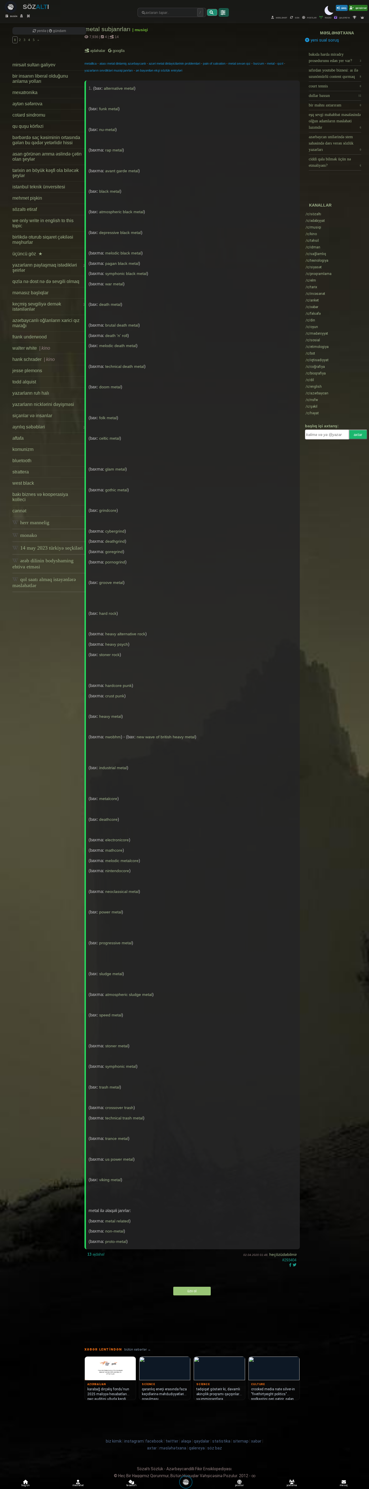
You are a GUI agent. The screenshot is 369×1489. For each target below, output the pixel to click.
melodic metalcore (122, 860)
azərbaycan (317, 393)
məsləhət (281, 17)
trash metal (109, 1087)
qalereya (344, 17)
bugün (13, 16)
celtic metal (109, 438)
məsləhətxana (337, 33)
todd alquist (24, 381)
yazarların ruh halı (30, 393)
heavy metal (110, 716)
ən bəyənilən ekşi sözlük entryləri (159, 70)
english (314, 387)
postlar (311, 17)
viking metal (110, 1179)
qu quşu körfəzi (28, 126)
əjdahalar (98, 50)
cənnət (19, 510)
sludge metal (111, 973)
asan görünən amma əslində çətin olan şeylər (47, 156)
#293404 (289, 1260)
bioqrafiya (316, 373)
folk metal (108, 417)
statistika (221, 1441)
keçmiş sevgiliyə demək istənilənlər (48, 306)
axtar (358, 434)
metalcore (108, 798)
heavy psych (116, 644)
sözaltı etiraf (24, 209)
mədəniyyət (317, 333)
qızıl (280, 63)
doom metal (110, 387)
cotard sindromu (28, 115)
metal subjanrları (108, 29)
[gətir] (212, 12)
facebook (154, 1441)
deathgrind (115, 541)
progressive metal (115, 943)
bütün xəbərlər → (137, 1349)
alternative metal (119, 88)
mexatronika (24, 92)
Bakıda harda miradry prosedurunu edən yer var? (335, 57)
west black (23, 483)
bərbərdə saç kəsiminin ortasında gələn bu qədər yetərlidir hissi (46, 140)
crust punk (114, 696)
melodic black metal (123, 253)
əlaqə (186, 1441)
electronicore (117, 840)
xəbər (312, 307)
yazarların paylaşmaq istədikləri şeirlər (48, 268)
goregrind (114, 551)
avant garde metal (121, 170)
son (296, 17)
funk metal (108, 108)
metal (270, 63)
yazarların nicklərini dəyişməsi (43, 404)
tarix (311, 287)
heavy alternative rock (125, 634)
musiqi (313, 227)
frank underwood (29, 336)
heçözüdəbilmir (283, 1254)
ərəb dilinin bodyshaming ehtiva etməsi (43, 564)
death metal (110, 304)
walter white (31, 348)
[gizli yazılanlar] (22, 16)
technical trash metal (124, 1118)
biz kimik (114, 1441)
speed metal (110, 1015)
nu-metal (107, 129)
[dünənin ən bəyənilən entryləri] (355, 17)
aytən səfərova (27, 103)
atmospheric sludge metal (128, 994)
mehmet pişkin (27, 198)
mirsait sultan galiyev (33, 64)
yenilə (41, 31)
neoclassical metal (122, 891)
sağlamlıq (316, 254)
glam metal (115, 469)
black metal (109, 191)
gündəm (59, 31)
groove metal (111, 582)
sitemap (240, 1441)
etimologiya (317, 347)
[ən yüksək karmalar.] (363, 17)
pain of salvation (214, 63)
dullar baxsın (335, 95)
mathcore (114, 850)
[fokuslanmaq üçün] (29, 16)
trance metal (116, 1138)
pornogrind (115, 562)
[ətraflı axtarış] (224, 12)
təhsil (312, 241)
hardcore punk (118, 685)
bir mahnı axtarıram (335, 105)
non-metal (114, 1231)
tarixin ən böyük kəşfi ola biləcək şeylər (45, 173)
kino (311, 234)
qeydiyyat (361, 8)
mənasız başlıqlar (30, 292)
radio (327, 17)
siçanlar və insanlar (32, 415)
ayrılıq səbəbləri (48, 426)
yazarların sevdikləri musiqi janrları (108, 70)
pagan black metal (122, 263)
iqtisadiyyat (317, 360)
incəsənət (315, 294)
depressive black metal (120, 232)
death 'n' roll (116, 335)
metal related (117, 1221)
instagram (134, 1441)
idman (313, 247)
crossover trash (119, 1107)
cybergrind (115, 531)
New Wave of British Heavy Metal (166, 737)
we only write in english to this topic (43, 223)
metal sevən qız (239, 63)
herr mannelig (34, 522)
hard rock (107, 613)
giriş (344, 8)
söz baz (214, 1448)
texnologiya (317, 261)
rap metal (114, 150)
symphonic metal (120, 1066)
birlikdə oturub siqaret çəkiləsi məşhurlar (42, 240)
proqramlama (319, 274)
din (310, 320)
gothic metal (116, 490)
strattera (20, 471)
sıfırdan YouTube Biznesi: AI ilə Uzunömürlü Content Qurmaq (335, 73)
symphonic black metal (126, 273)
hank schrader (33, 359)
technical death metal (124, 366)
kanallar (320, 205)
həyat (312, 413)
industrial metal (113, 767)
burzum (258, 63)
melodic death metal (117, 345)
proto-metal (115, 1241)
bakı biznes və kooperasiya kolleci (40, 497)
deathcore (108, 819)
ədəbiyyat (315, 221)
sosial (313, 340)
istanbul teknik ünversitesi (38, 186)
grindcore (107, 510)
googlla (118, 50)
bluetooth (21, 460)
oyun (312, 327)
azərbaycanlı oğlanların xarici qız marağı (46, 323)
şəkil (311, 406)
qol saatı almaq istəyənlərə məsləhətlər (44, 582)
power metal (110, 912)
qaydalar (202, 1441)
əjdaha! (96, 1254)
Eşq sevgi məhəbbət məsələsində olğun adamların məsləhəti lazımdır (335, 121)
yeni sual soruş (324, 40)
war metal (114, 284)
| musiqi (140, 29)
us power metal (119, 1159)
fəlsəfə (313, 314)
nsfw (312, 400)
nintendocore (117, 870)
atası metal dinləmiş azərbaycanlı (122, 63)
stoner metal (116, 1046)
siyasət (314, 267)
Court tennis (335, 86)
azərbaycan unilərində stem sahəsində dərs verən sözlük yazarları (335, 143)
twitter (171, 1441)
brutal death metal (121, 325)
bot (310, 353)
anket (312, 300)
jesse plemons (27, 370)
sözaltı (313, 214)
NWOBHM (113, 737)
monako (28, 535)
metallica (90, 63)
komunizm (22, 449)
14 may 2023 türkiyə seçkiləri (51, 548)
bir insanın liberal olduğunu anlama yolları (40, 79)
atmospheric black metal (121, 211)
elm (311, 280)
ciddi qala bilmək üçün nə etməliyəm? (335, 162)
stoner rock (109, 654)
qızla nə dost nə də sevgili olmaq (45, 281)
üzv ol (192, 1291)
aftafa (18, 438)
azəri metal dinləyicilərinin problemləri (174, 63)
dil (310, 380)
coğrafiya (315, 367)
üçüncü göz (27, 253)
